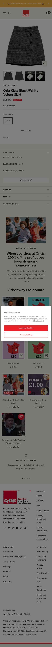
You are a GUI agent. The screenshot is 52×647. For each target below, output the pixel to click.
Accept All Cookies (26, 328)
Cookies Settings (26, 335)
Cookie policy (38, 321)
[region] (26, 323)
